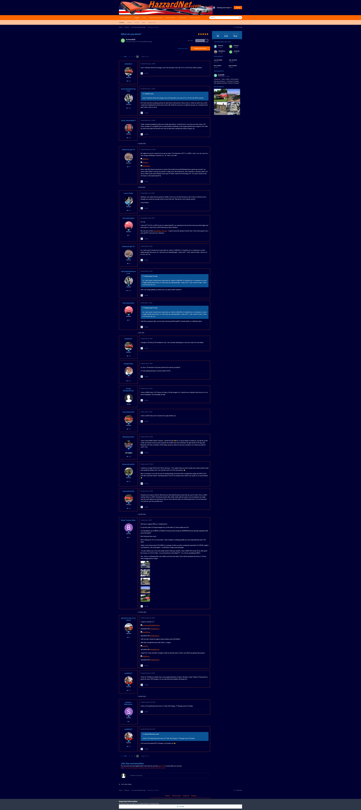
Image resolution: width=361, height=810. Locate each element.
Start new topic (182, 48)
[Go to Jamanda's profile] (230, 52)
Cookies (193, 796)
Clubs (144, 17)
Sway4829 (131, 39)
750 (129, 690)
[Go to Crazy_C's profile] (230, 46)
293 (129, 210)
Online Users (152, 22)
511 (129, 166)
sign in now (161, 766)
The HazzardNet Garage (144, 41)
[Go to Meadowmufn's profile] (128, 444)
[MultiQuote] (142, 73)
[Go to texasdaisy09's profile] (128, 419)
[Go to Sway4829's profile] (123, 40)
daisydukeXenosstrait (128, 90)
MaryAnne (222, 51)
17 (129, 235)
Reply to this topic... (137, 775)
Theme (167, 796)
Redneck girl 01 (128, 150)
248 (129, 81)
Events (137, 22)
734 (129, 429)
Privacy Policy (176, 796)
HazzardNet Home (126, 17)
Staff (143, 22)
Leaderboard (182, 17)
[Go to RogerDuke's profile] (128, 371)
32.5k (129, 108)
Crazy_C (236, 45)
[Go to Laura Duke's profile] (128, 200)
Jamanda (236, 51)
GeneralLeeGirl (128, 464)
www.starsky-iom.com (160, 231)
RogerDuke (128, 364)
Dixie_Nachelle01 (128, 120)
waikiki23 (128, 673)
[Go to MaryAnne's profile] (215, 52)
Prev (125, 56)
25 (129, 637)
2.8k (129, 456)
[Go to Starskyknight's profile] (128, 225)
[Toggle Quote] (143, 93)
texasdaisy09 (128, 412)
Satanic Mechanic (128, 703)
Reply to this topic (200, 48)
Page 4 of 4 (144, 56)
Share (191, 40)
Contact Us (186, 796)
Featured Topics (170, 17)
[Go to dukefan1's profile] (128, 71)
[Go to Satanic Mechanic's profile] (128, 711)
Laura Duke (128, 193)
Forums (137, 17)
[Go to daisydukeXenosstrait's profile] (128, 98)
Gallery (129, 22)
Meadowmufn (128, 437)
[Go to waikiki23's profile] (128, 680)
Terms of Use (144, 803)
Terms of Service (195, 17)
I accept (181, 806)
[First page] (121, 56)
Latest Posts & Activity (155, 17)
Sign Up (238, 7)
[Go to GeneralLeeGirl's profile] (128, 471)
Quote (146, 73)
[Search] (240, 17)
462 (129, 481)
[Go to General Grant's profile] (215, 46)
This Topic (232, 17)
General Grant (222, 45)
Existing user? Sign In (224, 7)
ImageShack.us (154, 629)
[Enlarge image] (144, 159)
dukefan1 (128, 64)
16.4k (129, 381)
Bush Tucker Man (128, 520)
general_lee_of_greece (128, 619)
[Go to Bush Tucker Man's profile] (128, 527)
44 (129, 537)
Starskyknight (128, 218)
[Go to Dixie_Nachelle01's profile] (128, 128)
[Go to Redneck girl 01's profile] (128, 157)
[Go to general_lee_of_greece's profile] (128, 627)
